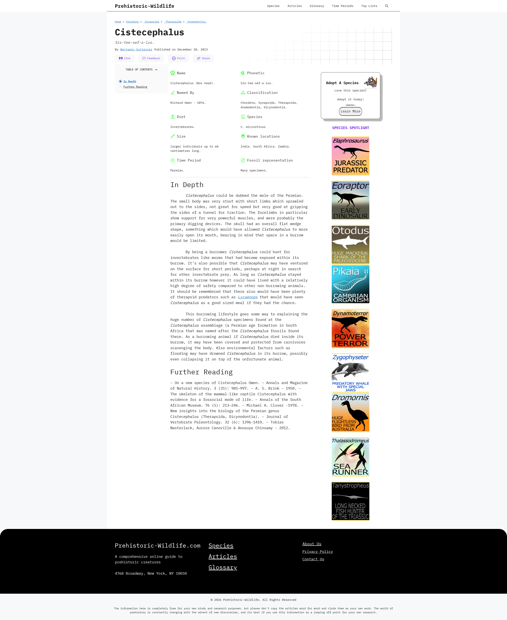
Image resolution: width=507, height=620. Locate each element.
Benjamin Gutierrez (136, 49)
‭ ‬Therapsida (172, 21)
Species (273, 6)
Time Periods (342, 6)
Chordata (132, 21)
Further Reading (135, 86)
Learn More (350, 111)
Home (118, 21)
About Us (311, 543)
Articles (295, 6)
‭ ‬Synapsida (151, 21)
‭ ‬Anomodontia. (196, 21)
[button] (386, 6)
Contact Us (313, 559)
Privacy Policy (317, 551)
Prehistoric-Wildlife (144, 6)
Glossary (317, 6)
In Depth (129, 81)
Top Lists (369, 6)
